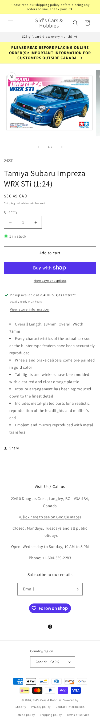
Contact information (70, 707)
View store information (29, 309)
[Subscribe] (76, 589)
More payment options (50, 281)
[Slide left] (38, 147)
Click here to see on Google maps (49, 516)
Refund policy (25, 715)
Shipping (9, 203)
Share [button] (14, 448)
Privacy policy (41, 707)
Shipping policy (51, 715)
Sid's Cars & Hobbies (47, 700)
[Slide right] (62, 147)
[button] (11, 23)
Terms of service (78, 715)
